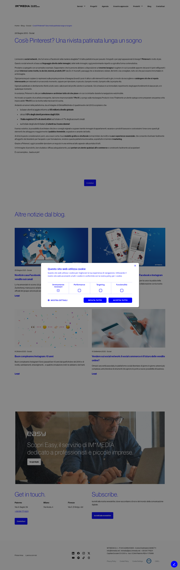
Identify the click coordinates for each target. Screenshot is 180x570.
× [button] (135, 266)
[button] (57, 300)
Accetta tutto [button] (120, 300)
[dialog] (90, 285)
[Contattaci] (174, 564)
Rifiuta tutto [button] (95, 300)
